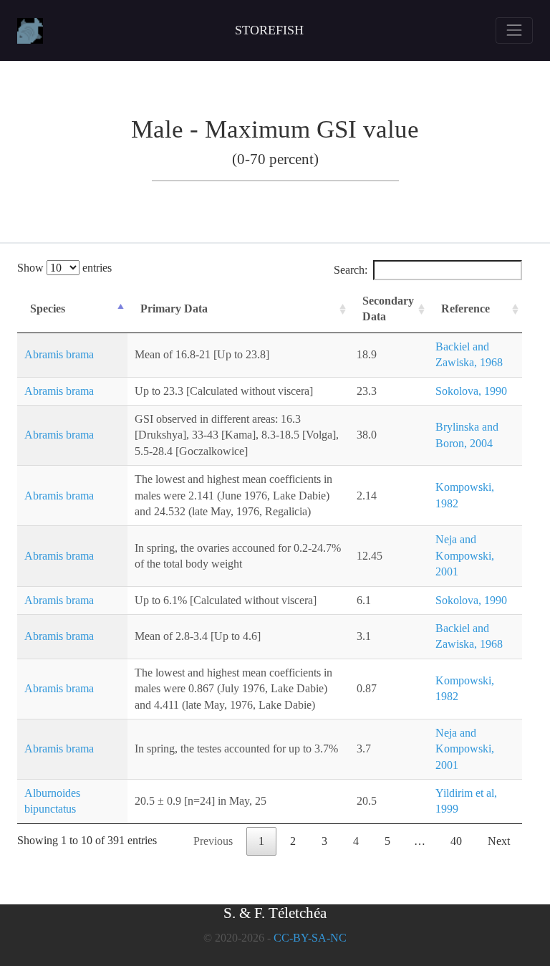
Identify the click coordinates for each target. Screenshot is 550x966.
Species (47, 308)
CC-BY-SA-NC (310, 938)
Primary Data (174, 308)
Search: (350, 270)
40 (456, 841)
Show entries (64, 268)
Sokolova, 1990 (471, 391)
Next (499, 841)
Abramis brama (59, 354)
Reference (465, 308)
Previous (213, 841)
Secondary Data (388, 308)
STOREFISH (269, 30)
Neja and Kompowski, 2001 (464, 555)
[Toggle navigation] (514, 30)
